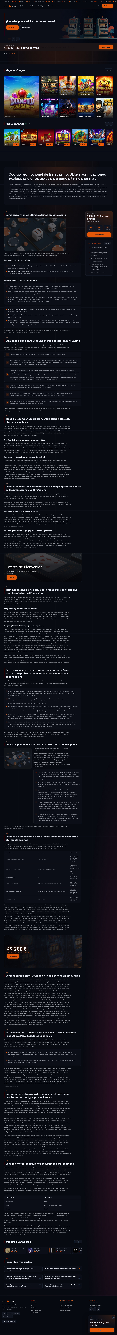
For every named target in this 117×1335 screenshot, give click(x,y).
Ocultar (107, 243)
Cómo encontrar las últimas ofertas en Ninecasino (99, 248)
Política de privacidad (66, 1305)
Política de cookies (65, 1308)
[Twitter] (91, 1309)
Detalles (11, 577)
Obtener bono (25, 27)
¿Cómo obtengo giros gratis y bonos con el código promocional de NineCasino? (60, 1285)
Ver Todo (108, 70)
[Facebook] (94, 1309)
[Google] (98, 1309)
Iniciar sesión (96, 6)
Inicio (6, 53)
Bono (33, 6)
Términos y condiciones (66, 1303)
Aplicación (25, 6)
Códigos (41, 6)
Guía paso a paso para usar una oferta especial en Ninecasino (99, 253)
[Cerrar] (113, 1317)
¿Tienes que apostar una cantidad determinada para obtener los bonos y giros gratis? (21, 1277)
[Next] (18, 39)
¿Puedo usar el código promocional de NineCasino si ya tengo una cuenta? (60, 1277)
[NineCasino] (11, 6)
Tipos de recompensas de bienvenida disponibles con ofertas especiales (99, 260)
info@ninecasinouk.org (95, 1305)
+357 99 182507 (93, 1303)
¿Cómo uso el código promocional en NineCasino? (60, 1268)
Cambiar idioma (10, 1321)
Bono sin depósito (53, 6)
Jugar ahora (12, 27)
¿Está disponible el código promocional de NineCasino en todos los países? (19, 1285)
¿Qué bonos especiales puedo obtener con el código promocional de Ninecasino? (19, 1269)
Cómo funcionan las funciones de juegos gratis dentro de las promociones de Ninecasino (99, 267)
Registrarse (107, 6)
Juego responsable (65, 1310)
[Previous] (13, 39)
